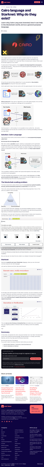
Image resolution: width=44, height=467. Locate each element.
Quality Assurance (18, 451)
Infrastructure (17, 443)
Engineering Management (6, 441)
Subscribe (37, 2)
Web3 (11, 6)
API (2, 430)
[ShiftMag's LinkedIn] (7, 421)
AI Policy (12, 465)
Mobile (16, 445)
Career (2, 433)
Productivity (17, 449)
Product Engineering (5, 449)
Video (16, 457)
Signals (16, 453)
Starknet (25, 262)
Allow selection (22, 244)
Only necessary (8, 244)
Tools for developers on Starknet (10, 346)
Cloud (16, 433)
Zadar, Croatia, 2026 (35, 411)
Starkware (32, 175)
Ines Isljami (22, 385)
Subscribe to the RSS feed (20, 366)
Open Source (17, 447)
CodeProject (3, 435)
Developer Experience (19, 437)
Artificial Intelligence (19, 430)
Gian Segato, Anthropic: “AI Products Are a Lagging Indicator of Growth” (35, 431)
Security (3, 453)
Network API (3, 447)
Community (17, 435)
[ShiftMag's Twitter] (2, 421)
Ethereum (17, 208)
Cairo (32, 177)
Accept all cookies (36, 244)
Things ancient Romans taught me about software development (36, 452)
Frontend (3, 443)
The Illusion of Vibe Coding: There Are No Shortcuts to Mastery (35, 448)
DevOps (3, 439)
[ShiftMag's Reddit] (11, 421)
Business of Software (19, 431)
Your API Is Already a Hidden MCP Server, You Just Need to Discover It (36, 436)
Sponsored (8, 6)
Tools (2, 457)
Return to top (40, 463)
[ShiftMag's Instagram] (4, 421)
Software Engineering (5, 455)
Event (16, 441)
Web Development (5, 459)
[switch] (16, 237)
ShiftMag (14, 6)
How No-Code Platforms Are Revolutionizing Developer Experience (20, 391)
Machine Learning (4, 445)
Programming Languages (6, 451)
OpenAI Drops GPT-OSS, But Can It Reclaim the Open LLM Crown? (36, 443)
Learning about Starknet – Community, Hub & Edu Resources (17, 344)
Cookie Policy (36, 230)
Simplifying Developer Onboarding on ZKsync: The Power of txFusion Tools (36, 391)
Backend (3, 431)
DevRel (16, 439)
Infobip (14, 417)
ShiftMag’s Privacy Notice (19, 364)
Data (2, 437)
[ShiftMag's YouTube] (9, 421)
